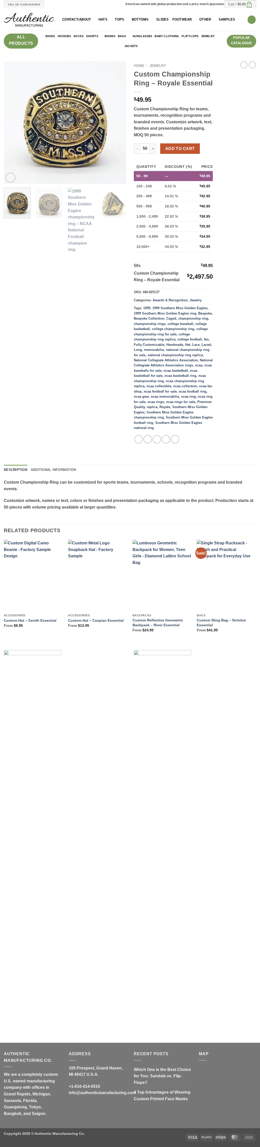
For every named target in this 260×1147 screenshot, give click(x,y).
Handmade (174, 345)
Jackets (131, 46)
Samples (227, 19)
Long (138, 350)
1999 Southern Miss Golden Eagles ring (165, 313)
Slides (162, 19)
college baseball (180, 324)
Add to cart (180, 148)
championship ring (193, 318)
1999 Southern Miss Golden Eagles (179, 308)
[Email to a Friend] (157, 439)
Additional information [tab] (53, 470)
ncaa (198, 365)
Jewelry (208, 36)
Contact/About (76, 19)
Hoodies (64, 36)
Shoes (50, 36)
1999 (146, 308)
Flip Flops (190, 36)
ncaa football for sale (160, 391)
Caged (171, 318)
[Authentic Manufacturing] (29, 19)
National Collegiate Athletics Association (166, 360)
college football (189, 339)
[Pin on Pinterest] (166, 439)
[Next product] (243, 64)
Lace (196, 345)
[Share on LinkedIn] (175, 439)
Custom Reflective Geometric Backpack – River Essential (158, 622)
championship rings (150, 324)
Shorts (92, 36)
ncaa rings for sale (180, 402)
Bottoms (140, 19)
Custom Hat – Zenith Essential (30, 620)
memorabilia (154, 350)
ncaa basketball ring (180, 376)
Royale (164, 407)
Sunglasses (142, 36)
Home (139, 66)
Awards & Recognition (170, 300)
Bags (122, 36)
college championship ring (173, 329)
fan (206, 339)
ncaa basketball (176, 371)
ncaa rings (156, 402)
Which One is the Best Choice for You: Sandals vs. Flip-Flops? (162, 1076)
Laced (206, 345)
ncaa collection (185, 386)
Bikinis (110, 36)
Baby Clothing (167, 36)
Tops (119, 19)
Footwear (182, 19)
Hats (103, 19)
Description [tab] (15, 470)
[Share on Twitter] (147, 439)
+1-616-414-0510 (84, 1086)
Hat (187, 345)
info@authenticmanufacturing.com (102, 1093)
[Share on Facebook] (138, 439)
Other (205, 19)
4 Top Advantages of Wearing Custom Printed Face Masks (162, 1095)
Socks (78, 36)
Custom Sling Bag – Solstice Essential (221, 622)
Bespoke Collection (149, 318)
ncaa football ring (192, 391)
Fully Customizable (149, 345)
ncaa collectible (159, 386)
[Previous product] (252, 64)
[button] (240, 4)
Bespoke (205, 313)
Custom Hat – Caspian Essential (96, 620)
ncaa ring (188, 396)
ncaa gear (141, 396)
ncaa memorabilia (165, 396)
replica (152, 407)
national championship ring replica (175, 355)
